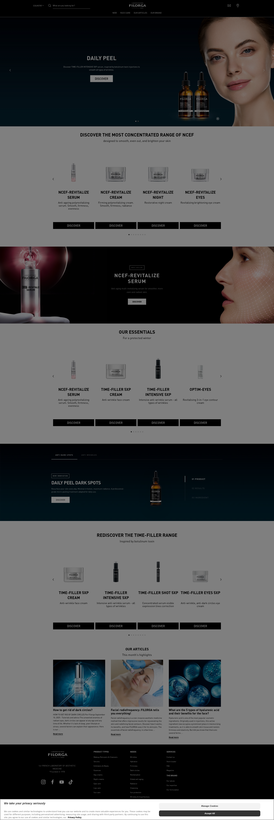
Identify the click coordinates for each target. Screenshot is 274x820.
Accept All (210, 813)
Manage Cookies (209, 806)
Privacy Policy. (75, 817)
